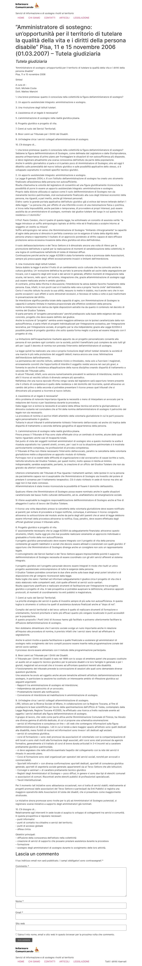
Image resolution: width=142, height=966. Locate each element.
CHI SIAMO (34, 17)
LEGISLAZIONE (81, 17)
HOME (21, 17)
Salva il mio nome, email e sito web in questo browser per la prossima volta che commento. (66, 934)
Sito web (20, 923)
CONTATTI (49, 17)
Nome (20, 901)
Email (19, 912)
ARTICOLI (64, 17)
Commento (22, 866)
